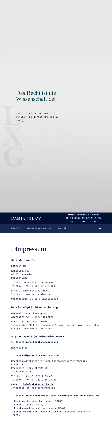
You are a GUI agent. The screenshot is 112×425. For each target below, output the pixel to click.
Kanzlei (16, 228)
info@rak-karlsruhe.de (38, 384)
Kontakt (63, 228)
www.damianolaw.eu (38, 294)
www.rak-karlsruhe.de (40, 388)
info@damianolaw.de (36, 291)
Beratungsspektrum (39, 228)
